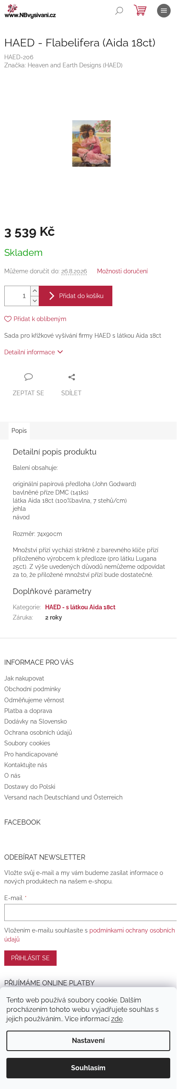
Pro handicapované (31, 754)
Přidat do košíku (81, 296)
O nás (12, 775)
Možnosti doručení (122, 271)
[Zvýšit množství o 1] (34, 291)
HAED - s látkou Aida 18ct (80, 607)
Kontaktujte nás (25, 765)
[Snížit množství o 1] (34, 301)
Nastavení (88, 1041)
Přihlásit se (30, 958)
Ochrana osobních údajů (38, 732)
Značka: (63, 65)
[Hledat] (119, 10)
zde (117, 1019)
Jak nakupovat (24, 678)
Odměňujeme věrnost (34, 700)
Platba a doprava (28, 710)
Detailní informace (29, 352)
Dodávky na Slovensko (35, 721)
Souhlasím (88, 1068)
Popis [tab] (19, 430)
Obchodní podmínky (32, 689)
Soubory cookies (27, 743)
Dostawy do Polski (29, 786)
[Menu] (163, 10)
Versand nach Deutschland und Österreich (63, 797)
